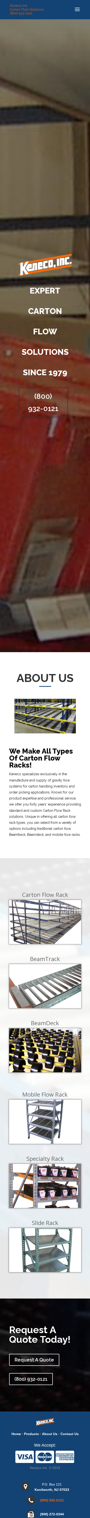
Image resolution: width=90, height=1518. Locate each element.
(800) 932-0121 (43, 402)
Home (16, 1434)
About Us (49, 1434)
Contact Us (69, 1434)
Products (31, 1434)
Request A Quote (34, 1360)
